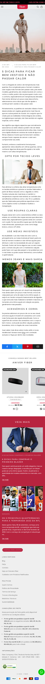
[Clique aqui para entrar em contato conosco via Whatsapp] (41, 672)
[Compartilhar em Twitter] (17, 346)
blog (23, 333)
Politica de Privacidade (10, 588)
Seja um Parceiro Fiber (10, 571)
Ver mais (5, 480)
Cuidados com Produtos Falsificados (15, 575)
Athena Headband (15, 397)
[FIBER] (22, 550)
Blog (3, 561)
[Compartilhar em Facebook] (7, 346)
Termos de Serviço (9, 592)
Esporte (6, 514)
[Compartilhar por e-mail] (38, 346)
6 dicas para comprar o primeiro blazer (21, 455)
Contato (5, 568)
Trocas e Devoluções (9, 595)
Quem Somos (7, 585)
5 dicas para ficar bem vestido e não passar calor (28, 66)
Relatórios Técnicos (9, 599)
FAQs (4, 564)
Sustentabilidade (8, 602)
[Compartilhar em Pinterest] (28, 346)
